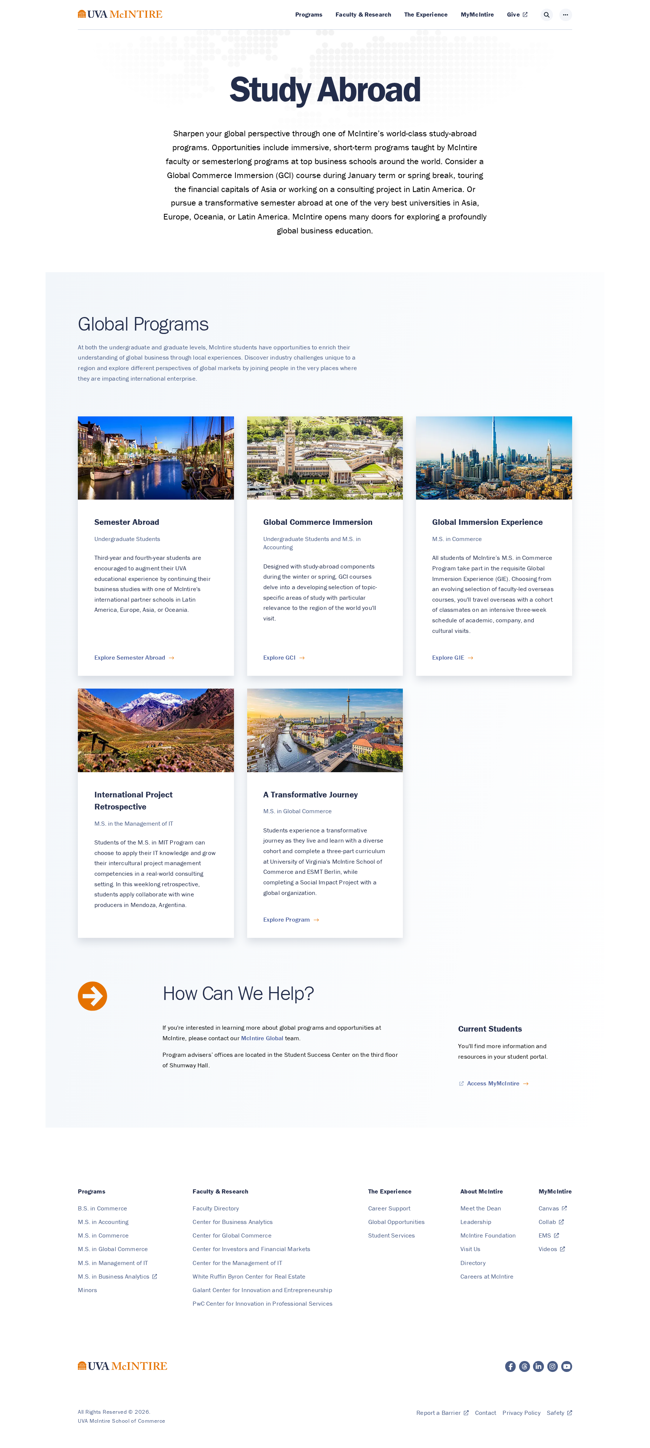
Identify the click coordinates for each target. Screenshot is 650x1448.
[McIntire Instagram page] (552, 1366)
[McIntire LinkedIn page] (538, 1366)
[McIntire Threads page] (524, 1366)
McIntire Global (262, 1038)
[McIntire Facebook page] (510, 1366)
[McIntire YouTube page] (566, 1366)
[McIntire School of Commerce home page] (120, 22)
